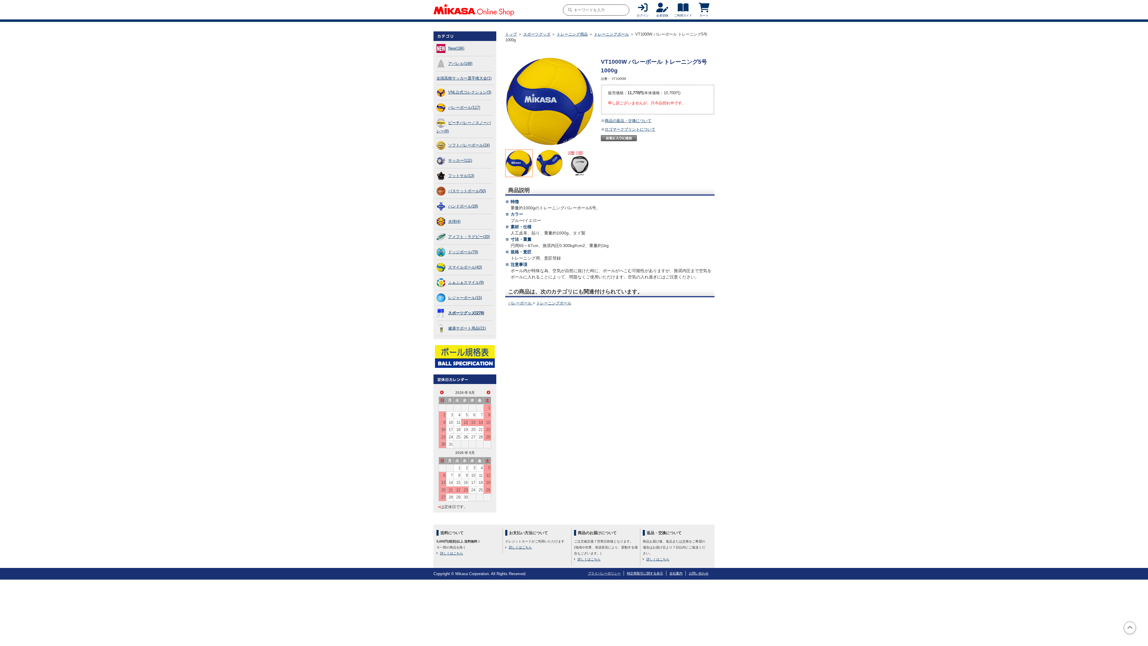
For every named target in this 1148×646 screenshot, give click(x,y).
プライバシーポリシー (604, 573)
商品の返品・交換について (628, 120)
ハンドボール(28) (463, 206)
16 (443, 429)
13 (473, 422)
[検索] (570, 10)
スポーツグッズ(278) (466, 313)
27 (473, 437)
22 (488, 429)
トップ (511, 34)
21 (481, 429)
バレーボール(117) (464, 107)
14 (481, 422)
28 (481, 437)
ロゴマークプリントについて (630, 129)
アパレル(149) (460, 63)
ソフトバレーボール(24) (469, 145)
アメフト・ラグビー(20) (469, 236)
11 (458, 422)
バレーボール (520, 303)
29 (488, 437)
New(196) (456, 48)
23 (443, 437)
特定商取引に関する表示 (645, 573)
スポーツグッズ (536, 34)
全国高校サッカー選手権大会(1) (463, 78)
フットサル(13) (461, 175)
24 (451, 437)
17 (451, 429)
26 (466, 437)
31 (451, 444)
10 (451, 422)
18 (458, 429)
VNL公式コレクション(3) (469, 92)
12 (466, 422)
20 (473, 429)
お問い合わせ (699, 573)
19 (466, 429)
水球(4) (454, 221)
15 (488, 422)
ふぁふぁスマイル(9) (466, 282)
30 (443, 444)
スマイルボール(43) (465, 267)
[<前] (442, 392)
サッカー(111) (460, 160)
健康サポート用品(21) (467, 328)
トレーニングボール (611, 34)
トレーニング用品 (572, 34)
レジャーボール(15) (465, 297)
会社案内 (676, 573)
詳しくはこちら (451, 553)
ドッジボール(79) (463, 252)
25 (458, 437)
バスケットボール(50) (467, 191)
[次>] (488, 392)
